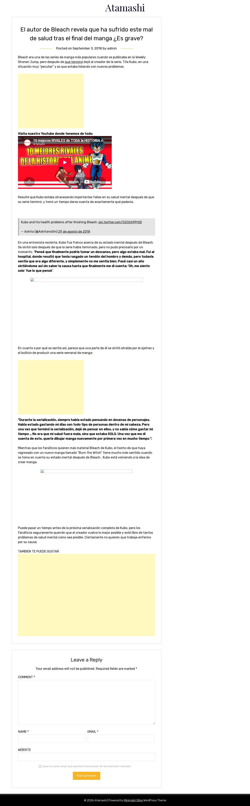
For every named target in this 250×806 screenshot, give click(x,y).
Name (23, 731)
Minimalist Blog (133, 800)
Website (24, 750)
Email (93, 731)
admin (112, 48)
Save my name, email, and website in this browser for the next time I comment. (87, 766)
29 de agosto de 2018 (74, 231)
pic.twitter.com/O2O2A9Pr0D (120, 222)
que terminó (74, 62)
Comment (26, 677)
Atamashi (125, 7)
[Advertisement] (51, 101)
